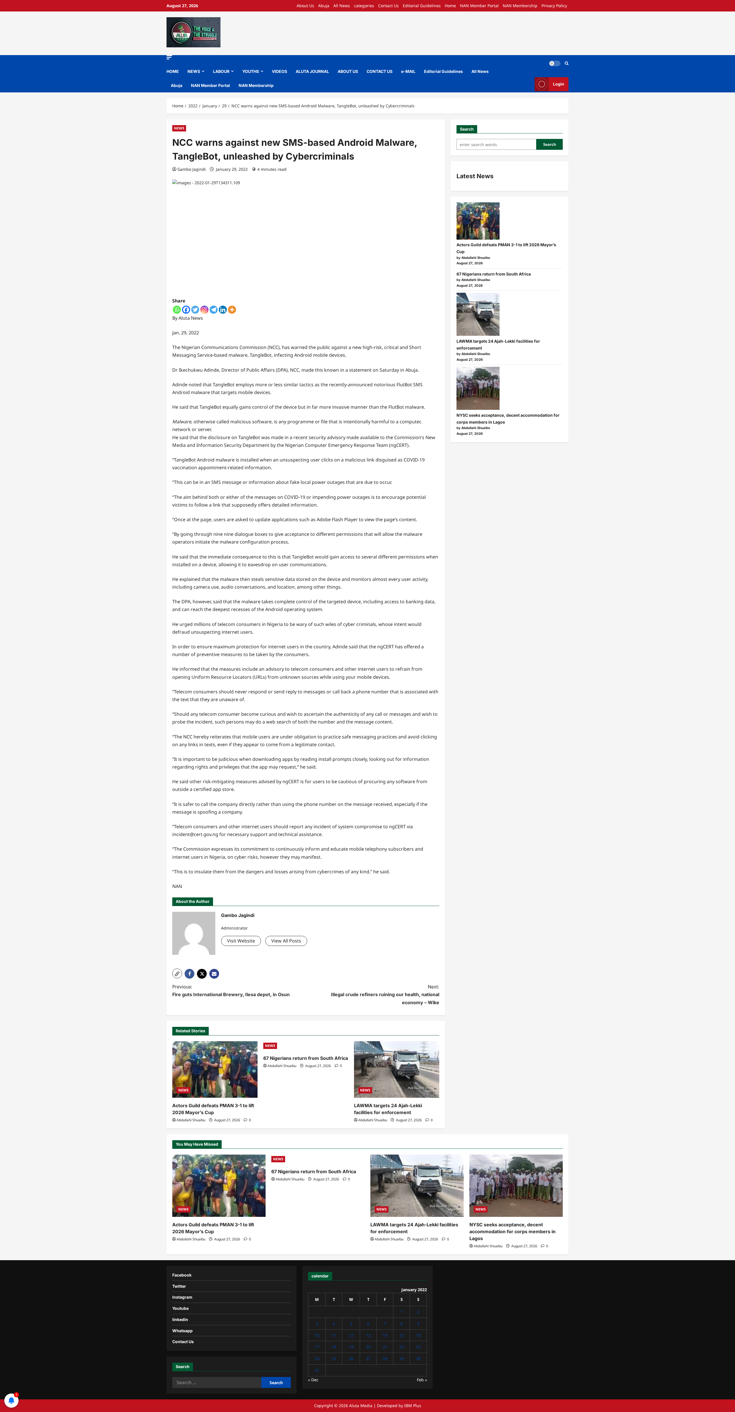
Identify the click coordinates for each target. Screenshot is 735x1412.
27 (368, 1358)
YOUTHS (250, 71)
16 (418, 1335)
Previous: (231, 990)
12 (351, 1335)
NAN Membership (520, 5)
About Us (305, 5)
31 (317, 1370)
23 (418, 1346)
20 (368, 1346)
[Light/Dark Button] (554, 63)
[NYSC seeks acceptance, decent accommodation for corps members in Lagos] (478, 388)
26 (351, 1358)
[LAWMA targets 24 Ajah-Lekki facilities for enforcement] (396, 1069)
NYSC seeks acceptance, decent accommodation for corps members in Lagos (512, 1231)
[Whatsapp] (177, 310)
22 (401, 1346)
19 (351, 1346)
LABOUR (221, 71)
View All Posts (286, 941)
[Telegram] (214, 310)
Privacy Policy (554, 5)
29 (401, 1358)
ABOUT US (348, 71)
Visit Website (241, 941)
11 (334, 1335)
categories (364, 5)
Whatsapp (182, 1330)
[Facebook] (186, 310)
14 (385, 1335)
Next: (385, 994)
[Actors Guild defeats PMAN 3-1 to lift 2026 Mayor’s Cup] (215, 1069)
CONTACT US (379, 71)
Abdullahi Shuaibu (191, 1120)
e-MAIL (408, 71)
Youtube (180, 1308)
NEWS (193, 71)
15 (401, 1335)
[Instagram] (204, 310)
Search (467, 129)
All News (341, 5)
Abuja (323, 5)
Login (558, 84)
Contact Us (388, 5)
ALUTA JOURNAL (312, 71)
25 (334, 1358)
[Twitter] (195, 310)
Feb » (422, 1379)
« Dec (313, 1379)
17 (317, 1346)
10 (317, 1335)
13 (368, 1335)
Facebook (182, 1275)
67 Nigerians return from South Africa (305, 1058)
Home (450, 5)
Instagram (182, 1297)
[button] (169, 57)
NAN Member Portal (479, 5)
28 (385, 1358)
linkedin (180, 1319)
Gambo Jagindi (191, 169)
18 (334, 1346)
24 (317, 1358)
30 (418, 1358)
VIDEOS (279, 71)
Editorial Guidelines (422, 5)
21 (385, 1346)
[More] (232, 310)
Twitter (179, 1286)
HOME (173, 71)
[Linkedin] (223, 310)
